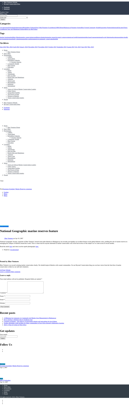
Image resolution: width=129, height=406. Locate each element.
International (19, 27)
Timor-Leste (11, 81)
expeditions (36, 37)
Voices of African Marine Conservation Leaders (22, 89)
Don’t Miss (7, 53)
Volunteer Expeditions (48, 27)
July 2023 (78, 47)
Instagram (7, 9)
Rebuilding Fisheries (29, 27)
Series (5, 87)
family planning (16, 39)
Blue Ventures (9, 238)
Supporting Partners (106, 27)
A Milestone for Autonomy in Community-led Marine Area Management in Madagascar (30, 318)
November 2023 (43, 47)
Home (5, 50)
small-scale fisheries (105, 37)
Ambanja (22, 29)
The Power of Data (13, 94)
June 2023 (84, 47)
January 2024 (24, 47)
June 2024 (3, 47)
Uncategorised (4, 27)
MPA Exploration (5, 380)
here (11, 246)
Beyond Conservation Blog (12, 4)
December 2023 (33, 47)
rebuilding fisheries (15, 37)
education (114, 37)
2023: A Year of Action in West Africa (15, 325)
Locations (7, 69)
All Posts (2, 270)
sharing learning (5, 37)
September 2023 (62, 47)
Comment (3, 293)
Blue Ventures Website (10, 2)
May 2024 (10, 47)
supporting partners (27, 39)
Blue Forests (85, 27)
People (6, 99)
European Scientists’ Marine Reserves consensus (17, 189)
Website (8, 270)
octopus (9, 39)
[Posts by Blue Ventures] (3, 258)
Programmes (7, 55)
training (82, 37)
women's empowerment (63, 37)
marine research (51, 37)
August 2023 (71, 47)
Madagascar (67, 27)
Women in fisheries (13, 96)
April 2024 (16, 47)
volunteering (43, 37)
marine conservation (27, 37)
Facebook (7, 7)
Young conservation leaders (16, 98)
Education (121, 27)
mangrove (36, 39)
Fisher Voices (12, 91)
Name (2, 296)
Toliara (35, 29)
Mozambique (11, 82)
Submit (3, 338)
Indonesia (115, 27)
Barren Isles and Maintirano (11, 29)
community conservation (46, 39)
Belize (62, 27)
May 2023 (91, 47)
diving (78, 37)
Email (2, 299)
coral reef (73, 37)
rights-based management (92, 37)
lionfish (55, 39)
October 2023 (52, 47)
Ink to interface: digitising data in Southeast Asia (18, 320)
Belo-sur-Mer (29, 29)
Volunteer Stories (76, 27)
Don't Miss (39, 27)
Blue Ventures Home (14, 52)
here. (37, 246)
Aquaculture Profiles (14, 92)
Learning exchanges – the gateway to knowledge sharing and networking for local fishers (30, 321)
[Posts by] (2, 238)
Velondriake (12, 27)
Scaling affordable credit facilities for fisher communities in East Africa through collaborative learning (34, 323)
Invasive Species (16, 62)
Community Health (94, 27)
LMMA (57, 27)
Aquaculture (11, 58)
